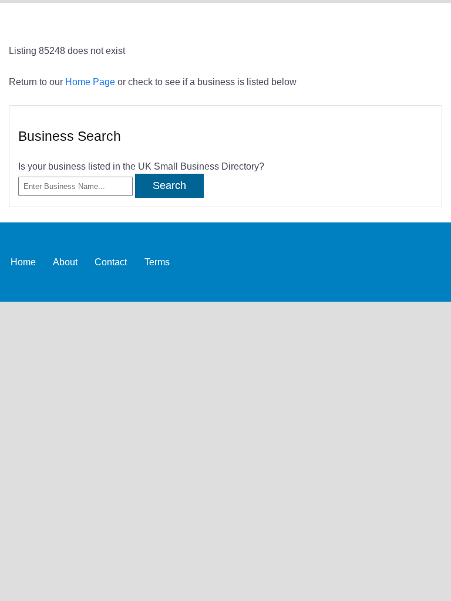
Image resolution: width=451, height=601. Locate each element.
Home (23, 261)
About (65, 261)
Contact (111, 261)
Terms (157, 261)
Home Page (90, 81)
